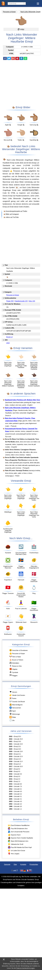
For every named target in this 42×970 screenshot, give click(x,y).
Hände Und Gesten (17, 695)
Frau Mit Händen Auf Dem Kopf (20, 847)
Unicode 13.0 (18, 751)
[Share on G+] (13, 58)
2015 (21, 163)
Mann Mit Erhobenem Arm (18, 841)
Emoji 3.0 (17, 776)
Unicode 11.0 (18, 761)
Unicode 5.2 (18, 794)
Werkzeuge (15, 714)
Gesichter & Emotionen (18, 650)
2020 (10, 746)
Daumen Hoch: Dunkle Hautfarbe (20, 838)
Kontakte (23, 864)
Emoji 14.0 (17, 741)
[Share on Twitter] (9, 58)
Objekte (13, 669)
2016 (10, 771)
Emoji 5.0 (17, 769)
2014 (10, 786)
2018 (10, 761)
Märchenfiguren (16, 704)
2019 (10, 754)
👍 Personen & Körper (19, 171)
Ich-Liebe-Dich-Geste (16, 850)
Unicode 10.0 (18, 766)
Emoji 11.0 (17, 764)
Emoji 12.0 (17, 759)
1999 (10, 806)
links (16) (32, 301)
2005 (10, 799)
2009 (10, 794)
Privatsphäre (34, 864)
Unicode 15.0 (18, 739)
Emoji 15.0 (17, 736)
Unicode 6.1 (18, 789)
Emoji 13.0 (17, 749)
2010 (10, 791)
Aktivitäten (14, 663)
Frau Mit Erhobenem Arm (18, 828)
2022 (10, 736)
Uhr (12, 720)
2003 (10, 801)
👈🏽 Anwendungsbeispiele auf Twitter (15, 211)
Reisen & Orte (16, 666)
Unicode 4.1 (18, 799)
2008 (10, 796)
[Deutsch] (24, 870)
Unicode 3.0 (18, 806)
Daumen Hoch (14, 834)
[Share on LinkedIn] (21, 58)
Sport (12, 711)
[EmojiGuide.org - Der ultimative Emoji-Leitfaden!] (4, 3)
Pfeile (12, 717)
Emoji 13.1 (17, 746)
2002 (10, 804)
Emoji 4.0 (17, 771)
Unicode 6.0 (18, 791)
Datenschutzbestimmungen (25, 968)
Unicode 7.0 (18, 786)
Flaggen (13, 675)
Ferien (12, 698)
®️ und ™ (14, 870)
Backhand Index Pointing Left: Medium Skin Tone (22, 400)
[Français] (27, 870)
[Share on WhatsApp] (25, 58)
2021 (10, 741)
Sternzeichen (15, 707)
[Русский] (30, 870)
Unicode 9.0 (18, 774)
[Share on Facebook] (5, 58)
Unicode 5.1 (18, 796)
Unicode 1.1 (18, 809)
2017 (10, 766)
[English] (21, 870)
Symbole (14, 672)
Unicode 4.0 (18, 801)
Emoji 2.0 (17, 779)
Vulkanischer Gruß (15, 844)
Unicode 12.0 (18, 756)
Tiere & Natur (15, 656)
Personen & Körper (9, 12)
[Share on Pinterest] (17, 58)
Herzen (13, 692)
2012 (10, 789)
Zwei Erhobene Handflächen (18, 825)
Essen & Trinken (16, 659)
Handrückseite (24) (21, 301)
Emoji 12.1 (17, 754)
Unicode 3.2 (18, 804)
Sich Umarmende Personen (18, 831)
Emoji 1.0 (35, 163)
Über (15, 864)
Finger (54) (10, 301)
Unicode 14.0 (18, 744)
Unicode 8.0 (18, 784)
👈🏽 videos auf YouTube (11, 217)
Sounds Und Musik (17, 701)
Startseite (7, 864)
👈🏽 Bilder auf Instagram (11, 214)
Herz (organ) (13, 853)
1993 (10, 809)
